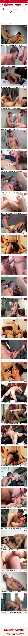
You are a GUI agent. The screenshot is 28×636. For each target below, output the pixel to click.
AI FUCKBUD (15, 12)
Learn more (23, 2)
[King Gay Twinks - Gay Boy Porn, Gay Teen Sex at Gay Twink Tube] (15, 5)
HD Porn (23, 9)
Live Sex (6, 9)
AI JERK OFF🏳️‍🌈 (14, 9)
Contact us (14, 633)
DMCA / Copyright (6, 633)
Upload (19, 634)
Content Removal (11, 634)
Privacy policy (22, 633)
